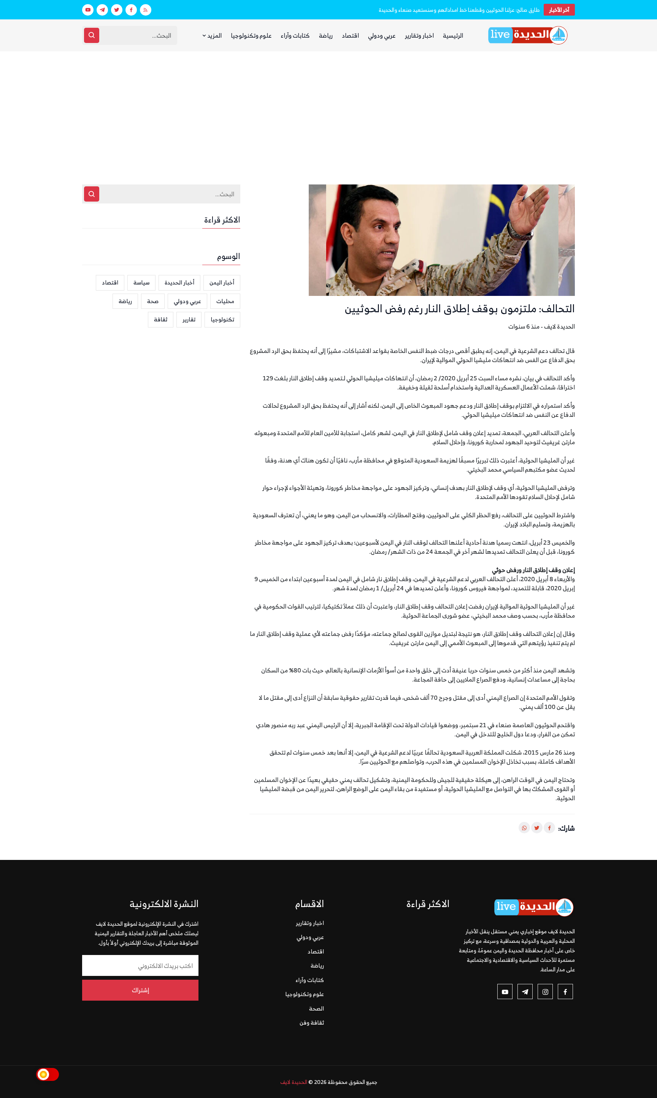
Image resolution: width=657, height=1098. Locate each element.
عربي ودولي (382, 35)
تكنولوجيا (222, 319)
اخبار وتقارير (419, 35)
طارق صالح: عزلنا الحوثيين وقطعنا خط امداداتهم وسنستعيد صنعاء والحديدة (459, 10)
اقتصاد (350, 35)
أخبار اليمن (221, 282)
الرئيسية (453, 35)
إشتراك (140, 990)
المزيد (214, 35)
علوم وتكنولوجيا (251, 35)
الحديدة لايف (293, 1082)
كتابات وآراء (295, 35)
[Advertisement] (328, 108)
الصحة (316, 1008)
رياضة (326, 35)
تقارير (188, 319)
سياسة (141, 282)
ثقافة (160, 319)
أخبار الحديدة (179, 282)
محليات (225, 301)
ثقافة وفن (312, 1022)
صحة (153, 301)
